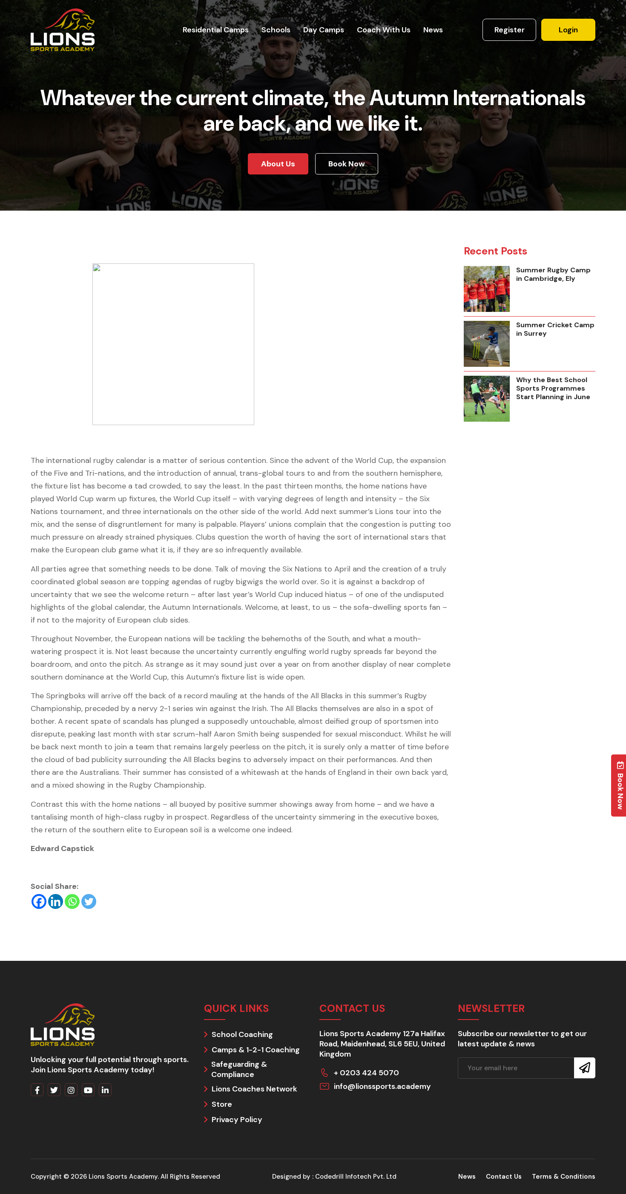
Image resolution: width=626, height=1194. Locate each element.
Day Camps (323, 30)
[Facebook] (39, 901)
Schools (275, 30)
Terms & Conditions (563, 1176)
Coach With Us (384, 30)
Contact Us (504, 1176)
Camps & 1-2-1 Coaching (256, 1050)
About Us (278, 164)
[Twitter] (88, 901)
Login (568, 30)
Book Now (346, 164)
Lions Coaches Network (254, 1089)
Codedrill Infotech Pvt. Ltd (355, 1176)
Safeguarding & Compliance (239, 1069)
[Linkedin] (55, 901)
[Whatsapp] (72, 901)
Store (222, 1104)
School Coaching (242, 1034)
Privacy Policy (237, 1119)
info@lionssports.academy (382, 1086)
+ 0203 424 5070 (366, 1073)
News (433, 30)
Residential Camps (216, 30)
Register (509, 30)
